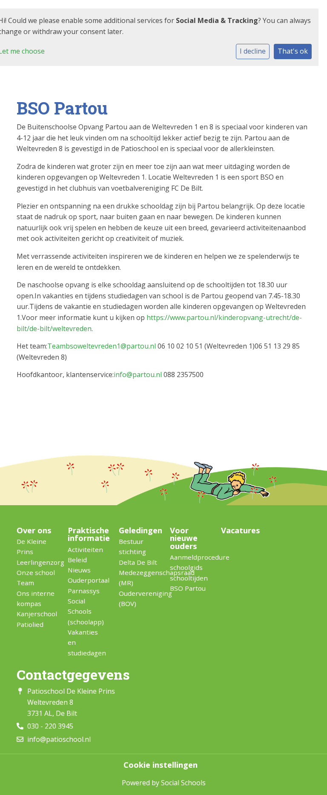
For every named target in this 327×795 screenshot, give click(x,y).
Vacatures (240, 530)
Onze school (36, 572)
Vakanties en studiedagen (87, 642)
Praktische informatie (87, 534)
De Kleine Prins (31, 546)
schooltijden (189, 578)
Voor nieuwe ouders (184, 538)
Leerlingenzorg (36, 562)
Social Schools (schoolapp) (86, 611)
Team (25, 582)
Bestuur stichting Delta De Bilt (138, 551)
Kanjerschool (36, 613)
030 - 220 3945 (50, 726)
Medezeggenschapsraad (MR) (138, 577)
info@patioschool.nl (59, 739)
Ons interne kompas (35, 598)
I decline (253, 51)
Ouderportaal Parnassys (87, 585)
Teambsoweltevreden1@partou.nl (101, 346)
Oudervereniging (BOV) (138, 598)
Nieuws (79, 570)
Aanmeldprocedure (189, 557)
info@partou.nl (138, 374)
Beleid (77, 559)
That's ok (293, 51)
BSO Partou (188, 588)
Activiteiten (85, 549)
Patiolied (30, 624)
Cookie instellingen (160, 765)
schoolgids (186, 567)
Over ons (34, 530)
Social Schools (183, 782)
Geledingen (138, 530)
